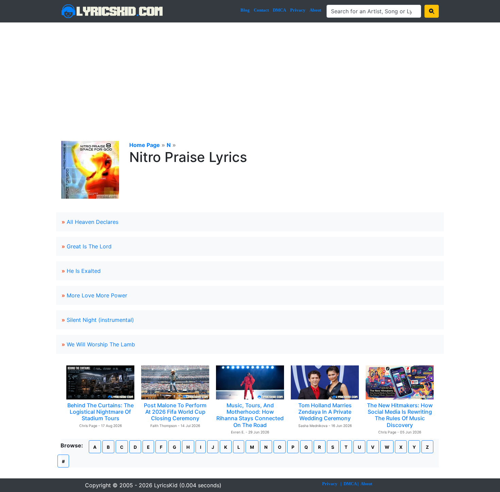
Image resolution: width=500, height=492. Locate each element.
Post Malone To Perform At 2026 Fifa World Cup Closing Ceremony (175, 412)
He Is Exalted (84, 270)
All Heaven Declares (92, 221)
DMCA (279, 10)
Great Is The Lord (89, 246)
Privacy (297, 10)
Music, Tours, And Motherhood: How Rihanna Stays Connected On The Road (250, 415)
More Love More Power (97, 295)
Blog (245, 10)
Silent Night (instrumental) (100, 319)
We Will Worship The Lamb (101, 344)
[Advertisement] (250, 73)
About (315, 10)
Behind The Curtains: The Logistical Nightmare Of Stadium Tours (100, 412)
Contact (261, 10)
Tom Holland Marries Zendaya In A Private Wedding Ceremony (325, 412)
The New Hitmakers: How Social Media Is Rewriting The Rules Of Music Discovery (400, 415)
